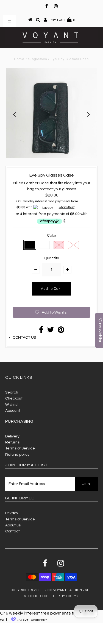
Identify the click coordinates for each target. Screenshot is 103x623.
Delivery (12, 436)
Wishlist (12, 405)
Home (19, 59)
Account (12, 411)
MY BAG (63, 20)
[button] (52, 312)
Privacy (11, 513)
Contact (12, 531)
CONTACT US (24, 337)
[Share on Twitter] (50, 331)
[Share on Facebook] (41, 331)
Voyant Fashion (67, 590)
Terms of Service (20, 448)
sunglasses (37, 59)
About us (13, 525)
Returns (12, 442)
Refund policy (17, 455)
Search (11, 392)
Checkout (14, 398)
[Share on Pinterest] (61, 331)
